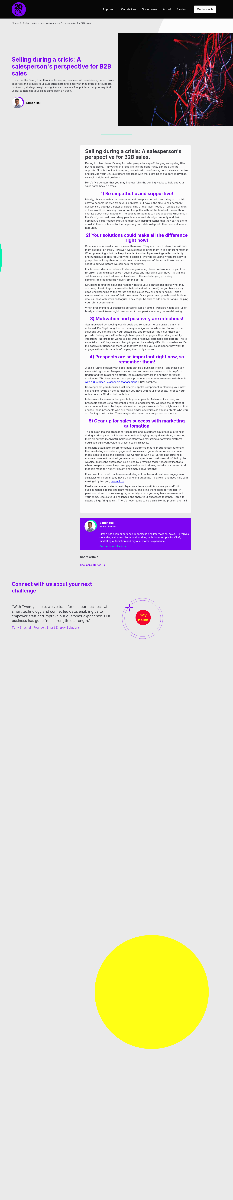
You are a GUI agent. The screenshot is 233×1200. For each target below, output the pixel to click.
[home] (19, 9)
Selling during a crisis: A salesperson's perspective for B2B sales (57, 23)
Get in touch (205, 9)
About (167, 9)
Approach (108, 9)
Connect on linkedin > (113, 546)
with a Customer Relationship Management (111, 382)
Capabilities (128, 9)
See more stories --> (92, 565)
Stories (181, 9)
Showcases (149, 9)
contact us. (117, 481)
